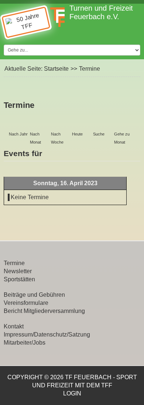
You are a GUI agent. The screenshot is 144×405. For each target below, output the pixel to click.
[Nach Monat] (39, 124)
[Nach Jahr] (18, 124)
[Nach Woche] (60, 124)
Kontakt (14, 326)
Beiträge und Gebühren (34, 295)
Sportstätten (19, 279)
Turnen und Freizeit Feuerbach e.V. (101, 12)
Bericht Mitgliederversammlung (44, 311)
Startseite (56, 69)
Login (72, 393)
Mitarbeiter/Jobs (24, 342)
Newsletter (18, 271)
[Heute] (81, 124)
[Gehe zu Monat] (123, 124)
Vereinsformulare (26, 303)
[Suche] (102, 124)
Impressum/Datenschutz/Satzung (47, 334)
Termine (14, 263)
